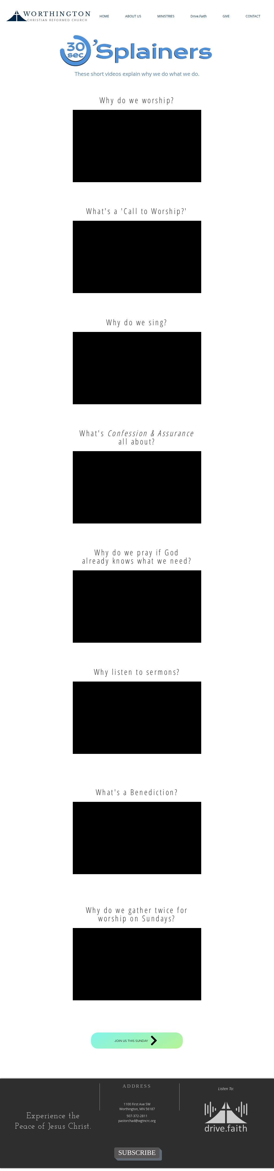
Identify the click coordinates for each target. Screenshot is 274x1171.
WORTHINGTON (57, 14)
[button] (133, 16)
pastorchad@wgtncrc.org (137, 1120)
